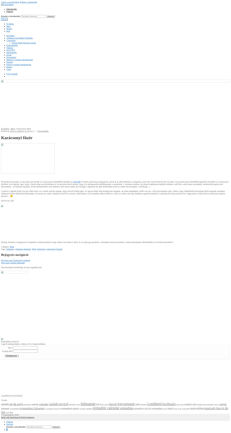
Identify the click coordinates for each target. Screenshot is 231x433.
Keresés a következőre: (11, 16)
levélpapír (169, 404)
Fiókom (9, 11)
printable (89, 409)
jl (33, 131)
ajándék (5, 404)
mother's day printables (205, 404)
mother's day (190, 404)
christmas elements (23, 249)
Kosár (8, 55)
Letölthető (154, 404)
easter (78, 404)
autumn (34, 404)
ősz (11, 412)
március (216, 404)
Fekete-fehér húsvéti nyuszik (24, 43)
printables (126, 408)
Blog (8, 26)
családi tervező (58, 404)
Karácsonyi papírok (15, 260)
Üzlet (8, 69)
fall (97, 404)
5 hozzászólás (43, 131)
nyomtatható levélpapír (52, 408)
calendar (43, 404)
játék (137, 404)
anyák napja (16, 404)
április (7, 412)
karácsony (41, 249)
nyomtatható (14, 409)
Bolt (8, 31)
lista (177, 404)
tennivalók (186, 409)
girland (106, 404)
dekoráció (72, 404)
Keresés (50, 16)
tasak (175, 408)
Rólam (9, 29)
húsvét (113, 404)
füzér (34, 249)
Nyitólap (10, 24)
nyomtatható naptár (69, 408)
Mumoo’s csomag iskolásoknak (19, 60)
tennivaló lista (212, 408)
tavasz (179, 408)
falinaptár (88, 404)
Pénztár (9, 62)
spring (165, 408)
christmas (10, 249)
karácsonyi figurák (54, 249)
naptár (223, 404)
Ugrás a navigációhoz (10, 2)
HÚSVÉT (10, 50)
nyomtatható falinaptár (32, 408)
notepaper (5, 408)
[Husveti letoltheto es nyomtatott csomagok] (2, 339)
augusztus (27, 404)
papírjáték (82, 408)
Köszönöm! (11, 57)
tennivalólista (197, 408)
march (182, 404)
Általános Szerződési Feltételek (19, 38)
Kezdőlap (10, 36)
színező (170, 408)
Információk (11, 9)
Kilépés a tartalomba (28, 2)
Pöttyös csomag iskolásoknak (18, 64)
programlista (157, 408)
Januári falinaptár (13, 263)
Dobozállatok (12, 45)
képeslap (143, 404)
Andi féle (77, 182)
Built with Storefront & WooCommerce (17, 417)
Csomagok (11, 40)
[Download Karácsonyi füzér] (2, 205)
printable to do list (142, 408)
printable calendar (106, 408)
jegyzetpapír (126, 404)
